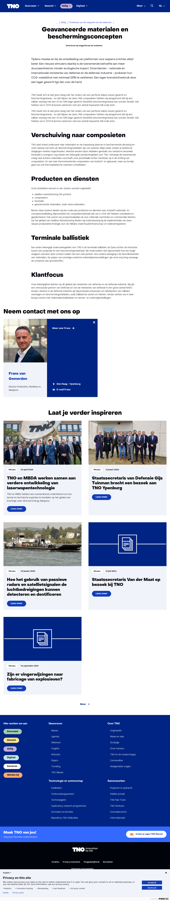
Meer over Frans (61, 328)
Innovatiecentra (118, 811)
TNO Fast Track (118, 800)
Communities (116, 760)
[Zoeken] (152, 5)
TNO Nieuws (57, 772)
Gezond (49, 6)
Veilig (65, 6)
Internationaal (117, 817)
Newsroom (55, 723)
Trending (55, 766)
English (6, 873)
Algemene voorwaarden (82, 869)
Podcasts (55, 754)
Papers (54, 760)
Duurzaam (30, 6)
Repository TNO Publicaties (64, 817)
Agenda (55, 736)
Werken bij (13, 775)
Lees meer (18, 510)
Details (5, 893)
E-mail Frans (64, 390)
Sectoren (12, 766)
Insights (55, 748)
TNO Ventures (117, 806)
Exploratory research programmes (68, 806)
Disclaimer (108, 862)
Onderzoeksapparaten (62, 794)
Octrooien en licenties (62, 811)
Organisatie (116, 730)
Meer (140, 6)
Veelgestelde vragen (120, 766)
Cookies (55, 862)
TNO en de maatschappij (122, 754)
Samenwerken (116, 781)
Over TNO (114, 723)
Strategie (114, 742)
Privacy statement (71, 862)
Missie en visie (117, 736)
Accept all (152, 882)
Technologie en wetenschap (66, 781)
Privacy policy (18, 893)
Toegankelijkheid (91, 862)
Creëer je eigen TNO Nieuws (149, 834)
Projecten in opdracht (121, 788)
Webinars (56, 742)
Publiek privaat (117, 794)
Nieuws (54, 730)
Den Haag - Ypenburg (69, 384)
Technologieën (58, 800)
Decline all (152, 888)
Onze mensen (117, 748)
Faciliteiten (56, 788)
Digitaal (80, 6)
